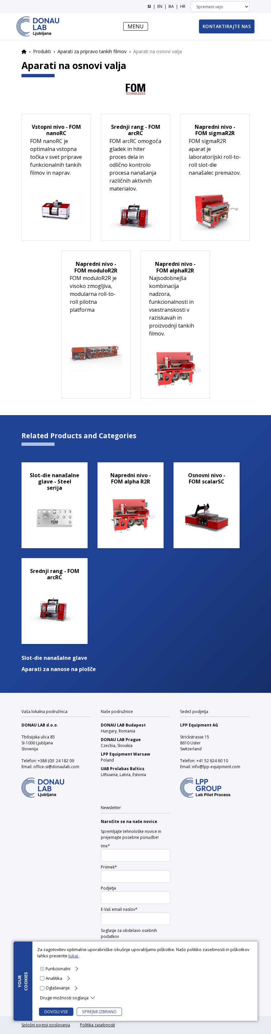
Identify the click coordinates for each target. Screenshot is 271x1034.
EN (159, 6)
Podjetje (108, 888)
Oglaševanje (58, 988)
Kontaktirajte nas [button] (227, 26)
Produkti (42, 51)
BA (171, 6)
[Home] (38, 26)
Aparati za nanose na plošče (58, 669)
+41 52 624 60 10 (212, 761)
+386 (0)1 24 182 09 (56, 761)
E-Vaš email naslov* (119, 909)
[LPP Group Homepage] (42, 783)
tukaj (73, 956)
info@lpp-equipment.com (216, 766)
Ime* (105, 846)
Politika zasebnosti (97, 1025)
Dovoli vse (56, 1012)
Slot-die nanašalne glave (54, 657)
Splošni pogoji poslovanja (45, 1025)
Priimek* (109, 867)
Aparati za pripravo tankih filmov (92, 51)
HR (182, 6)
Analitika (54, 978)
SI (149, 6)
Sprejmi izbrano (99, 1012)
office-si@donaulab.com (56, 766)
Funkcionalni (58, 969)
